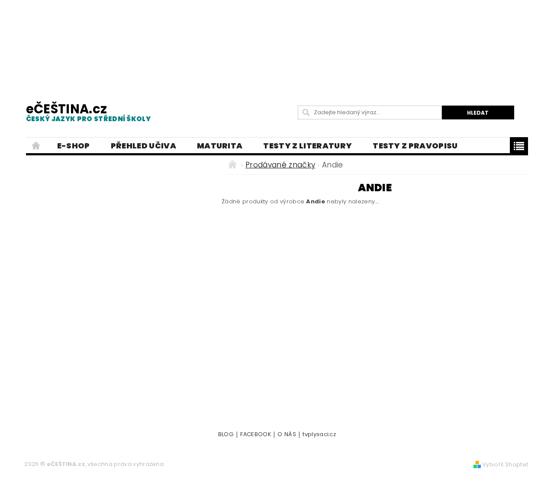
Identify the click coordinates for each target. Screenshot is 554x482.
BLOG (226, 434)
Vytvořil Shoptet (505, 464)
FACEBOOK (255, 434)
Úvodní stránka (36, 146)
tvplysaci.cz (319, 434)
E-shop (73, 145)
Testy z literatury (307, 145)
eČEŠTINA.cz (88, 111)
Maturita (220, 145)
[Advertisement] (277, 43)
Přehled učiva (143, 145)
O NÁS (286, 434)
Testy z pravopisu (415, 145)
